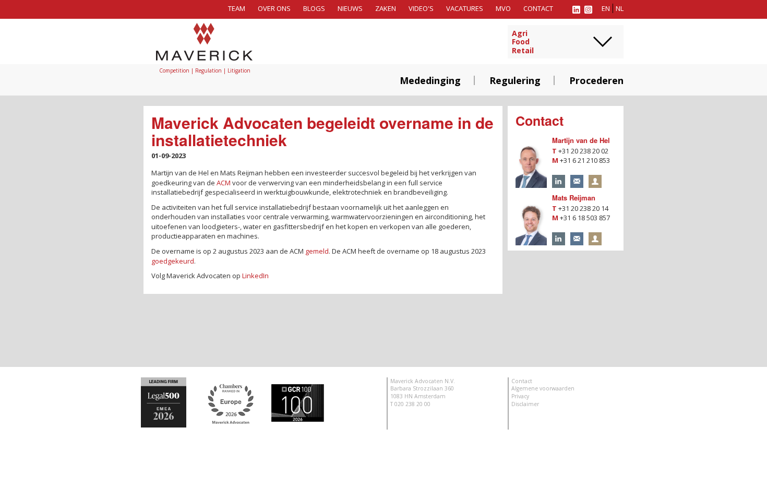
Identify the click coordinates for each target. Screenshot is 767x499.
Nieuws (350, 8)
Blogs (314, 8)
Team (236, 8)
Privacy (520, 396)
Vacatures (464, 8)
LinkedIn (255, 275)
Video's (421, 8)
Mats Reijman (573, 198)
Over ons (274, 8)
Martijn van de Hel (581, 140)
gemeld (317, 251)
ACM (224, 182)
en (606, 8)
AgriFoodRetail (523, 42)
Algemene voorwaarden (542, 388)
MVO (503, 8)
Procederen (596, 80)
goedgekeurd (172, 261)
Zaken (385, 8)
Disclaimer (525, 404)
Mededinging (430, 80)
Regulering (515, 80)
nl (620, 8)
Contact (538, 8)
